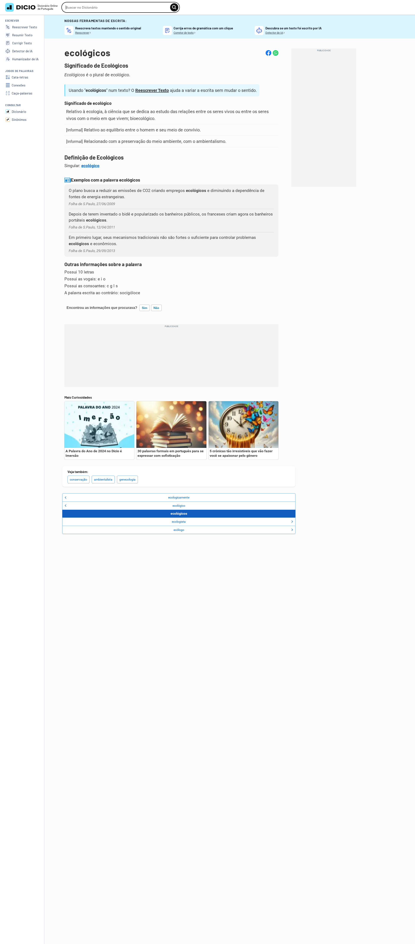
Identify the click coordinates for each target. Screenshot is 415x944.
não (156, 308)
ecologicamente (178, 497)
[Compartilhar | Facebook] (268, 53)
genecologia (127, 479)
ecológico (90, 165)
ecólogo (179, 530)
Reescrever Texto (152, 90)
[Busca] (174, 7)
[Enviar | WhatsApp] (275, 53)
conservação (78, 479)
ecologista (179, 521)
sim (144, 308)
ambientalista (103, 479)
